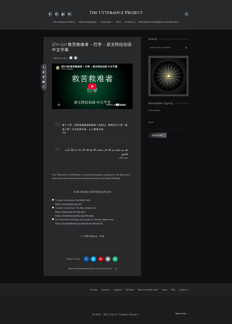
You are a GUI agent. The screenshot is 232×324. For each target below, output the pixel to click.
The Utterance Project (116, 12)
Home (164, 290)
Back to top (180, 313)
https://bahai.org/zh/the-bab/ (70, 212)
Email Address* (154, 110)
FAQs (118, 22)
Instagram (117, 290)
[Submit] (186, 47)
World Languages (87, 22)
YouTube (94, 290)
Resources (106, 22)
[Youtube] (62, 14)
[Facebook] (49, 14)
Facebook (105, 290)
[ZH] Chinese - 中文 (94, 236)
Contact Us (129, 22)
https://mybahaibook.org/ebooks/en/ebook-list (79, 223)
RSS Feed (130, 290)
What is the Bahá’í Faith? (148, 290)
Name (150, 122)
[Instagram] (56, 14)
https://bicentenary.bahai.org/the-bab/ (74, 216)
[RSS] (69, 14)
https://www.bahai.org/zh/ (68, 204)
